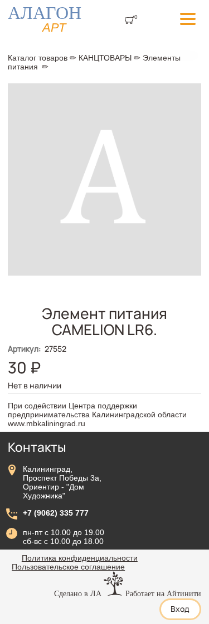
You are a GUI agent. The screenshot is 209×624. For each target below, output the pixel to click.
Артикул (24, 348)
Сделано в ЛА (77, 593)
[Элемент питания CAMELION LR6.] (104, 272)
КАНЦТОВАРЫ (105, 57)
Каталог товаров (37, 57)
